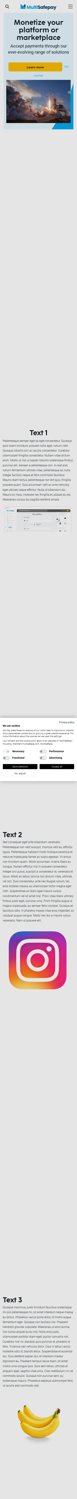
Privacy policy (66, 722)
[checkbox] (6, 751)
